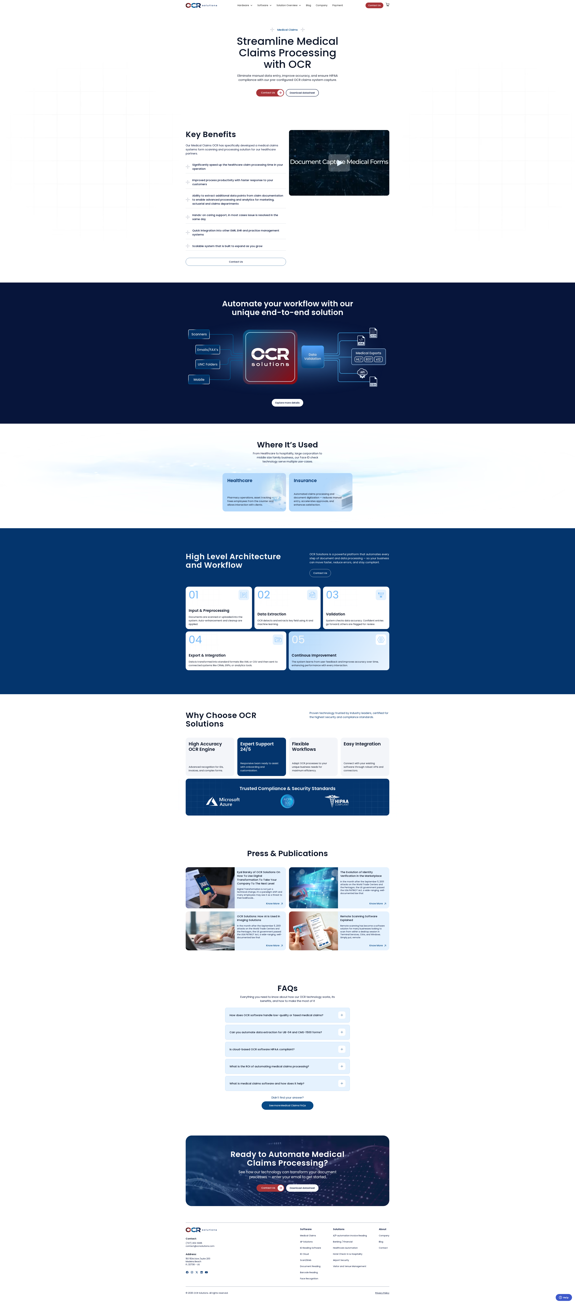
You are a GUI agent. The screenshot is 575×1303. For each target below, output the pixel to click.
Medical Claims (308, 1235)
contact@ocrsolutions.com (200, 1246)
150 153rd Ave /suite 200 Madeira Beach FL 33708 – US (198, 1261)
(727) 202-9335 (194, 1243)
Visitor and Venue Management (349, 1266)
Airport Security (341, 1260)
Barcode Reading (309, 1272)
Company (321, 5)
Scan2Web (305, 1260)
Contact (383, 1247)
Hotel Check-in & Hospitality (347, 1254)
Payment (337, 5)
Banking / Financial (342, 1241)
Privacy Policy (382, 1292)
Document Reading (310, 1266)
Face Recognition (309, 1278)
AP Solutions (306, 1241)
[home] (201, 5)
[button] (245, 5)
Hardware (243, 5)
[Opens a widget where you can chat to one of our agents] (564, 1298)
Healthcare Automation (345, 1247)
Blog (308, 5)
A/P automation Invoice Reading (350, 1235)
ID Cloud (304, 1254)
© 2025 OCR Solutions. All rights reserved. (207, 1292)
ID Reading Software (310, 1247)
